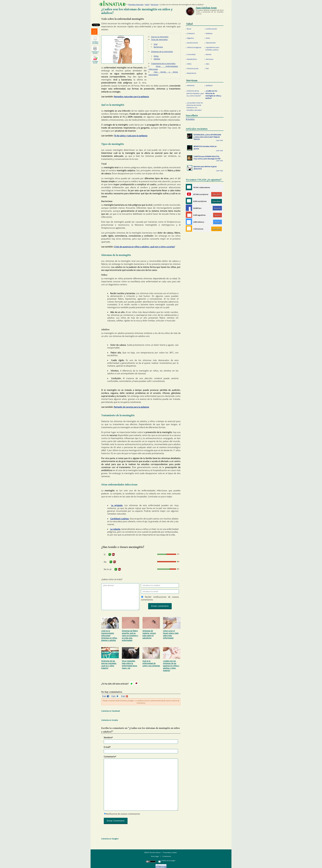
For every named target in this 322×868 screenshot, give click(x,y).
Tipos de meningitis (159, 39)
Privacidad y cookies (170, 852)
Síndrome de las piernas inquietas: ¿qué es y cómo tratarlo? (109, 664)
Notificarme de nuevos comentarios (123, 813)
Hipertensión (211, 43)
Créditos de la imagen (168, 860)
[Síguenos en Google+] (189, 215)
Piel (207, 68)
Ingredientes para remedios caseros (212, 48)
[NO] (113, 554)
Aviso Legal (155, 856)
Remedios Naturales (135, 4)
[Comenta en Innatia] (189, 187)
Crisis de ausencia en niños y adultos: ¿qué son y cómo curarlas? (144, 246)
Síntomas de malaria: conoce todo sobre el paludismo (149, 634)
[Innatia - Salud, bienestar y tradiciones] (112, 3)
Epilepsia (209, 85)
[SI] (110, 554)
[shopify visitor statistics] (161, 865)
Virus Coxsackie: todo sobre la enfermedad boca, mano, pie (129, 664)
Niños (156, 56)
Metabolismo (192, 59)
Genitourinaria (192, 43)
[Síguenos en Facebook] (189, 208)
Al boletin (190, 119)
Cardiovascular (211, 29)
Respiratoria (191, 73)
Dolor (208, 38)
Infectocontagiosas (194, 47)
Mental (208, 54)
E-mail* (107, 747)
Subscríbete (216, 194)
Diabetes (209, 33)
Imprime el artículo (95, 52)
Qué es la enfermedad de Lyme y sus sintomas (151, 663)
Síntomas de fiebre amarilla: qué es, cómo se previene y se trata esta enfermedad (130, 636)
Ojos (207, 64)
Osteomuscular (192, 68)
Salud (147, 4)
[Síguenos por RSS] (189, 228)
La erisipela (117, 505)
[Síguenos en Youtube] (189, 194)
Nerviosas (154, 4)
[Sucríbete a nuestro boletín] (189, 201)
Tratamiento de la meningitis (163, 63)
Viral (155, 44)
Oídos (189, 64)
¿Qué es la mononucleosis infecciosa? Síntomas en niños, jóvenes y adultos (109, 636)
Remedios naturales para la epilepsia (131, 96)
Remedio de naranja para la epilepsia (131, 407)
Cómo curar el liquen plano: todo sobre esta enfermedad (170, 634)
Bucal (189, 29)
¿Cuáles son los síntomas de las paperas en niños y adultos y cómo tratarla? (171, 666)
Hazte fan (217, 208)
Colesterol (191, 33)
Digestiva (190, 38)
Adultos (157, 59)
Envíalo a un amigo (95, 42)
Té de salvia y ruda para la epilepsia (130, 135)
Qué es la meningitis (159, 37)
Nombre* (108, 737)
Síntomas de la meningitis (162, 51)
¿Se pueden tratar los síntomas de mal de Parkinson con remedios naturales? (195, 106)
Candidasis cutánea (119, 518)
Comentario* (110, 756)
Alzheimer (190, 85)
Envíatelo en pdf (95, 61)
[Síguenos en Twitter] (189, 221)
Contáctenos (166, 856)
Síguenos (217, 215)
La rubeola (115, 529)
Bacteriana (158, 47)
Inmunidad (191, 54)
